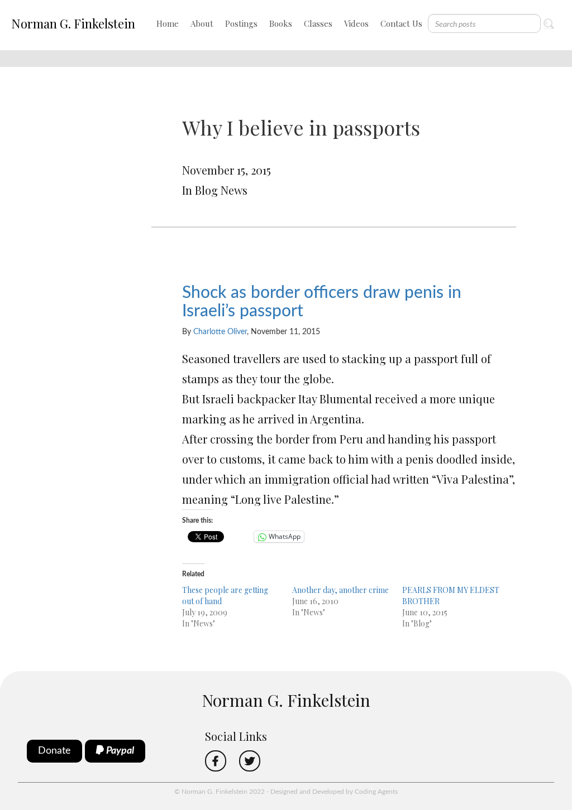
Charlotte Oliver (220, 332)
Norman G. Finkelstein (73, 23)
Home (167, 23)
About (201, 23)
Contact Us (401, 23)
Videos (356, 23)
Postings (241, 23)
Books (280, 23)
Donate (54, 751)
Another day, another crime (340, 590)
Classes (318, 23)
